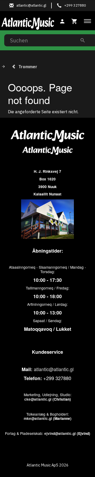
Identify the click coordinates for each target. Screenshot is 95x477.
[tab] (74, 20)
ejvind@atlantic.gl (60, 433)
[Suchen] (83, 40)
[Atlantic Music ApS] (27, 22)
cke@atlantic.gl (37, 399)
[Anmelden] (62, 20)
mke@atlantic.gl (38, 418)
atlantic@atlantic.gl (54, 369)
